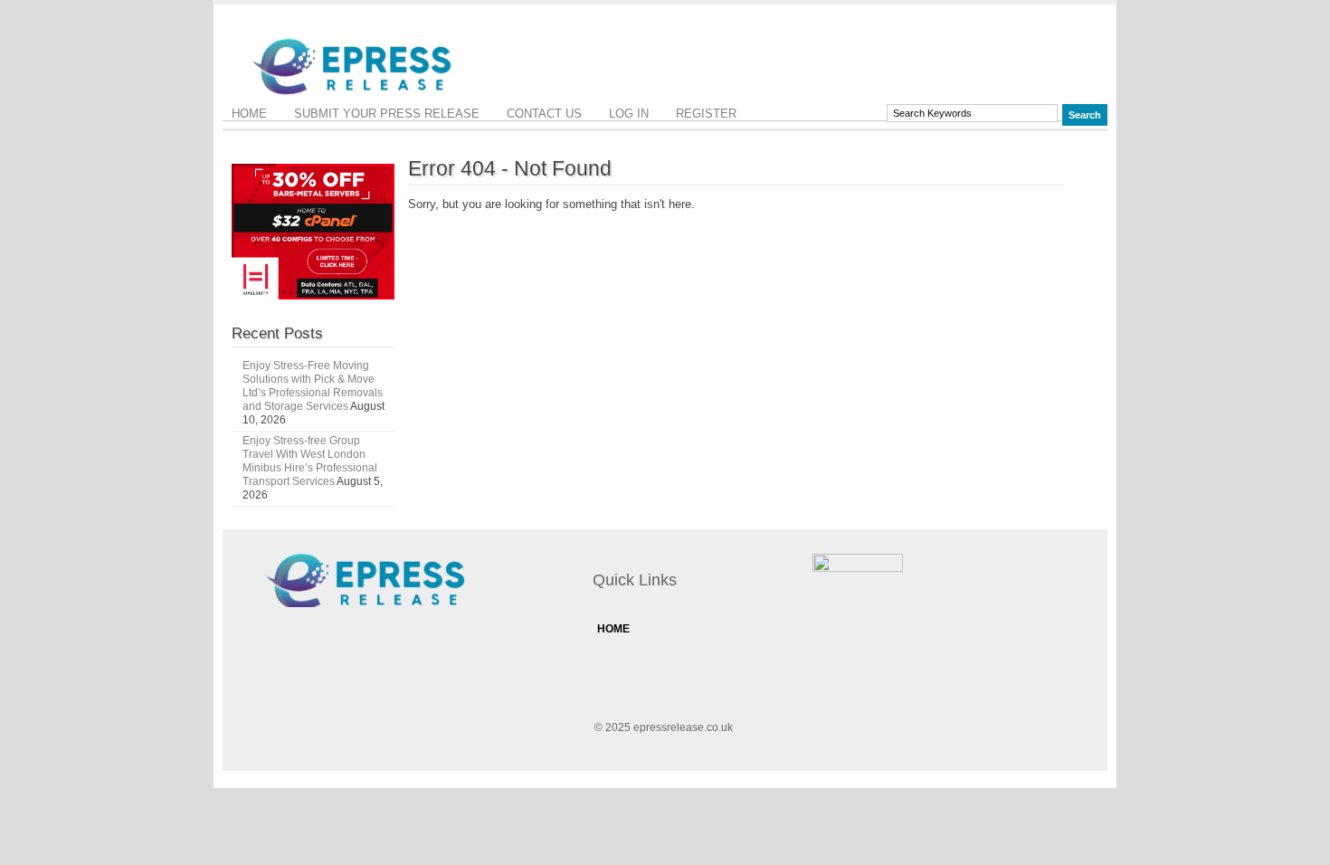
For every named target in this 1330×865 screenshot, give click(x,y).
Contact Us (544, 113)
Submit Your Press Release (387, 113)
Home (249, 113)
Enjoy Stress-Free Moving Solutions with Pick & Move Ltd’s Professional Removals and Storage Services (312, 386)
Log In (629, 113)
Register (706, 113)
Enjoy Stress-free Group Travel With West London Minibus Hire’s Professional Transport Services (309, 461)
